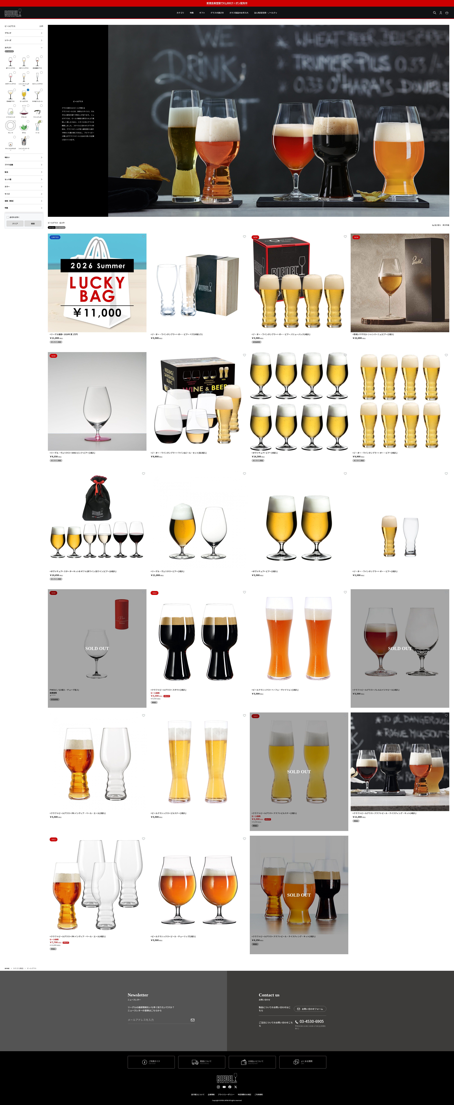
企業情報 (211, 1094)
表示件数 (446, 225)
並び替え (437, 225)
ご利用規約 (259, 1094)
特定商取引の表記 (244, 1094)
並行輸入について (197, 1094)
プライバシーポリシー (226, 1094)
